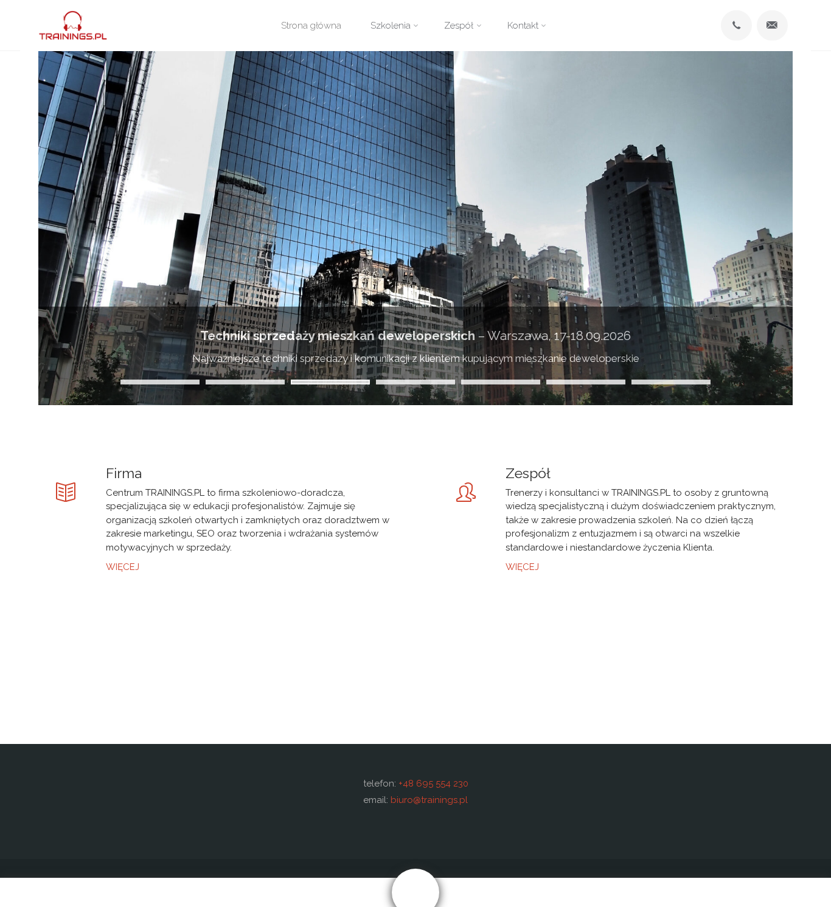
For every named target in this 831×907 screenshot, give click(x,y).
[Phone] (736, 25)
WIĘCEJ (122, 566)
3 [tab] (330, 382)
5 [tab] (500, 382)
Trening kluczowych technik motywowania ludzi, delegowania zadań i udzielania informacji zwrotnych (415, 358)
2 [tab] (245, 382)
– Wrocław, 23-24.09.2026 (415, 335)
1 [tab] (160, 382)
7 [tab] (671, 382)
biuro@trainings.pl (429, 799)
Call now (207, 892)
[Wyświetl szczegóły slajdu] (415, 228)
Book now (623, 892)
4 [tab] (415, 382)
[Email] (772, 25)
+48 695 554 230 (433, 783)
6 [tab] (585, 382)
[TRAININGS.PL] (72, 25)
